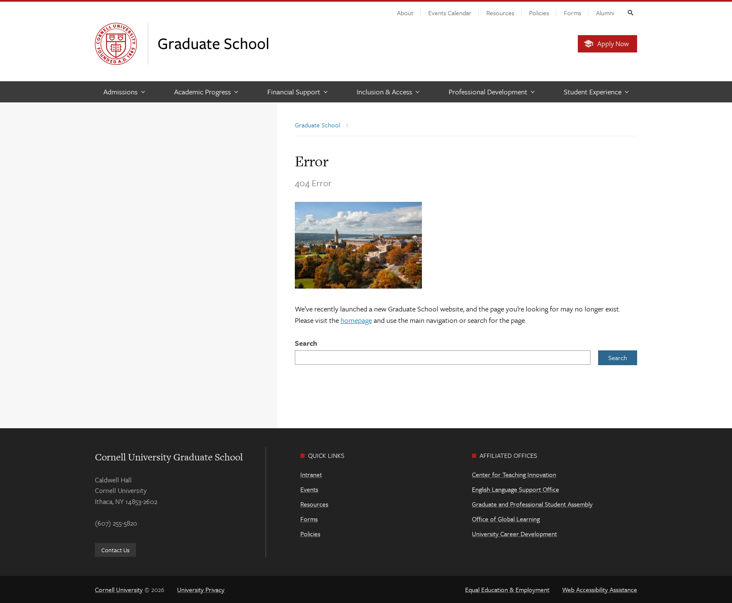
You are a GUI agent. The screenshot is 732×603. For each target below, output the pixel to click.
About (405, 12)
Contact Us (115, 549)
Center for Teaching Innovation (514, 474)
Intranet (311, 474)
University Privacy (201, 589)
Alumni (605, 12)
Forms (572, 12)
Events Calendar (449, 12)
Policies (539, 12)
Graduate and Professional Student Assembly (532, 504)
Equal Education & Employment (507, 589)
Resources (500, 12)
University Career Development (514, 533)
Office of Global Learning (506, 518)
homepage (356, 320)
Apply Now (613, 44)
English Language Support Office (515, 489)
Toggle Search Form (630, 12)
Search (306, 343)
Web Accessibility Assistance (599, 589)
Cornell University (119, 589)
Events (309, 489)
